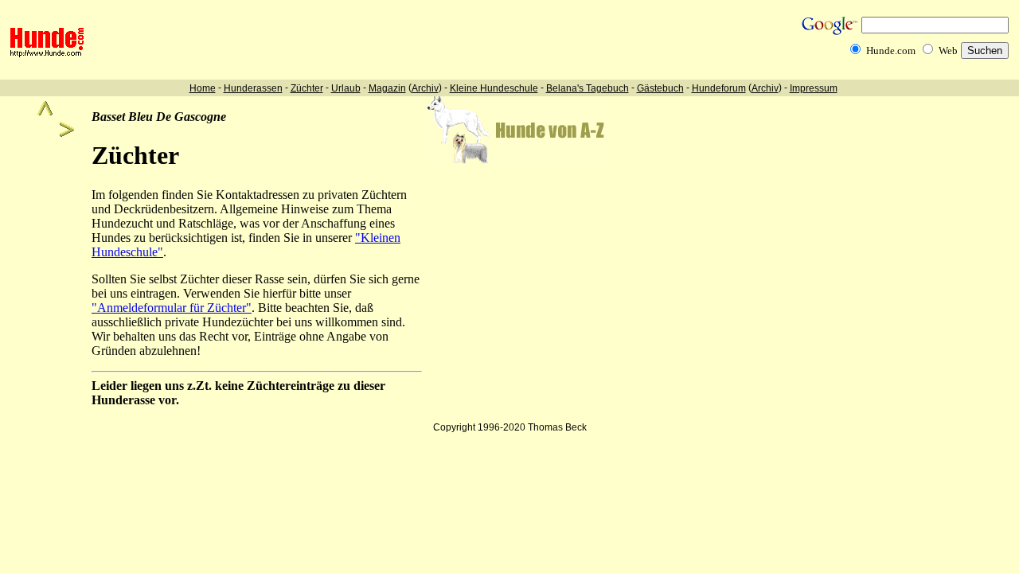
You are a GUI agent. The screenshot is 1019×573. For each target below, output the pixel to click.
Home (202, 88)
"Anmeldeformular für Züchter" (172, 307)
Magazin (387, 88)
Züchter (307, 88)
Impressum (813, 88)
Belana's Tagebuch (587, 88)
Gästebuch (660, 88)
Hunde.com (891, 51)
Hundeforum (719, 88)
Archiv (425, 88)
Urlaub (346, 88)
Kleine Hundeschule (494, 88)
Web (948, 51)
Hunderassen (253, 88)
